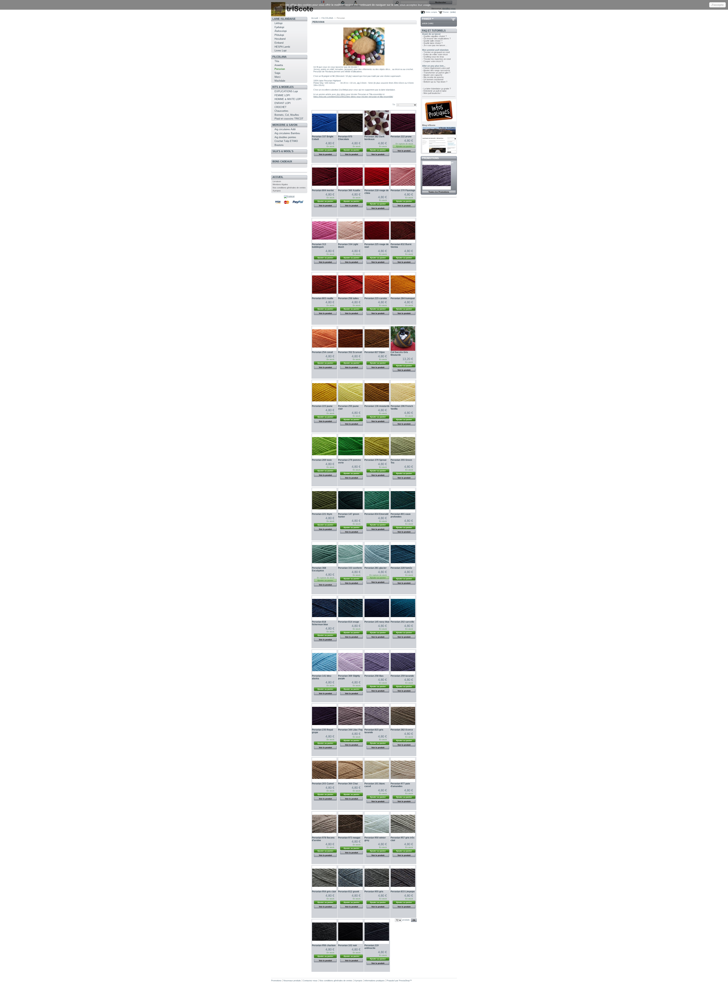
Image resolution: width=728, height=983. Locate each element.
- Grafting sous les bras (433, 57)
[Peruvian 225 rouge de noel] (376, 230)
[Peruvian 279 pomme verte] (350, 446)
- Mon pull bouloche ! (431, 93)
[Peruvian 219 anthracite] (376, 931)
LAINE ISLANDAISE (284, 18)
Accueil (277, 177)
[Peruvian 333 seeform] (350, 554)
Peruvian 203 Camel (323, 783)
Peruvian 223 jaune (322, 406)
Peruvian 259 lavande (402, 676)
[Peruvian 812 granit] (350, 877)
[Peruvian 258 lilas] (376, 662)
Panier (426, 18)
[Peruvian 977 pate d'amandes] (403, 769)
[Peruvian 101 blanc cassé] (376, 769)
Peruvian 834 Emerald (376, 514)
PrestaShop (404, 980)
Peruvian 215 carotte (375, 298)
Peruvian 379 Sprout (375, 460)
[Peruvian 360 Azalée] (350, 176)
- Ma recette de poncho (433, 77)
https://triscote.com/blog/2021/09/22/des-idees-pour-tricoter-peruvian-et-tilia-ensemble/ (353, 96)
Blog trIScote (428, 125)
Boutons (279, 145)
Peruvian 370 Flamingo (403, 190)
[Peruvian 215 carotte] (376, 284)
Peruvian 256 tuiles (348, 298)
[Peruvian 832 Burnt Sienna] (403, 230)
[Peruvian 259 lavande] (403, 662)
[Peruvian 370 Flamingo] (403, 176)
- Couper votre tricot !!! (432, 61)
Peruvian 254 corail (322, 352)
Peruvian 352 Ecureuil (350, 352)
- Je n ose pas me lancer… (434, 45)
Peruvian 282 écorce (402, 729)
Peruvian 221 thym (322, 514)
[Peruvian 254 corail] (324, 338)
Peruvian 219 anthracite (371, 946)
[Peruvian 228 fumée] (403, 554)
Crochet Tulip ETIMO (286, 141)
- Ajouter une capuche (432, 75)
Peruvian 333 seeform (350, 568)
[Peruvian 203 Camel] (324, 769)
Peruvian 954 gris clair (324, 891)
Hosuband (280, 38)
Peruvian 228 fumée (401, 568)
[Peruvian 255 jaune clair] (350, 392)
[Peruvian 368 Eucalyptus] (324, 554)
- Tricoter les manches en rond (436, 59)
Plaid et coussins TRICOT (289, 118)
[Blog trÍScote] (439, 152)
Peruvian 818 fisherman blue (320, 623)
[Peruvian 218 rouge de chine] (376, 176)
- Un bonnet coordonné (432, 79)
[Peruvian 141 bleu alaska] (324, 662)
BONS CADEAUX (282, 161)
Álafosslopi (281, 31)
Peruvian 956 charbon (324, 945)
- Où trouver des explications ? (436, 38)
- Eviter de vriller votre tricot (435, 54)
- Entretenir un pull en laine (434, 91)
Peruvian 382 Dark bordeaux (374, 138)
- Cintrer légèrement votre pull (436, 68)
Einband (279, 42)
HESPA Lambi (282, 46)
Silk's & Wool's (282, 151)
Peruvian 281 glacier (375, 568)
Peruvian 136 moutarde (377, 406)
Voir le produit (325, 154)
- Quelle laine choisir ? (432, 43)
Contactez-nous (310, 980)
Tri (393, 104)
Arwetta (279, 65)
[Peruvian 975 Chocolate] (350, 122)
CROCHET (280, 107)
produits (406, 920)
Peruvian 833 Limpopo (403, 891)
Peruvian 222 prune (401, 136)
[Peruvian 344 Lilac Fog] (350, 716)
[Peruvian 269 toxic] (324, 446)
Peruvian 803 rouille (322, 298)
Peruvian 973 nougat (349, 837)
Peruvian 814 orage (348, 621)
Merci (278, 76)
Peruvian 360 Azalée (349, 190)
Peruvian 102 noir (347, 945)
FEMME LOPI (282, 95)
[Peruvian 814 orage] (350, 608)
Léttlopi (278, 23)
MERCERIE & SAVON (284, 124)
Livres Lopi (280, 50)
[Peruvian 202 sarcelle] (403, 608)
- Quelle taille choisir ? (432, 41)
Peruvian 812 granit (348, 891)
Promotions (430, 158)
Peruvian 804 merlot (323, 190)
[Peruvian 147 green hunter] (350, 500)
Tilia (277, 61)
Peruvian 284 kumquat (403, 298)
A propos (277, 191)
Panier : (446, 12)
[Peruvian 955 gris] (376, 877)
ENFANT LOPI (283, 103)
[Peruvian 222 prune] (403, 122)
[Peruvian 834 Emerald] (376, 500)
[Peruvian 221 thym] (324, 500)
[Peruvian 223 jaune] (324, 392)
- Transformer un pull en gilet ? (436, 73)
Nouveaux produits (292, 980)
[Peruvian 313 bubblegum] (324, 230)
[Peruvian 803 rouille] (324, 284)
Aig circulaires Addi (285, 129)
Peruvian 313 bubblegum (319, 245)
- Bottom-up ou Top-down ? (434, 82)
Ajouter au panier (325, 150)
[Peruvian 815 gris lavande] (376, 716)
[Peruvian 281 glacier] (376, 554)
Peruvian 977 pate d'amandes (400, 785)
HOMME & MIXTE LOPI (288, 99)
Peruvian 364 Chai (348, 783)
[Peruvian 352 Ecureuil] (350, 338)
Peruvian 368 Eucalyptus (319, 569)
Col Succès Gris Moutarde (399, 353)
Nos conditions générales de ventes (289, 187)
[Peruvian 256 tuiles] (350, 284)
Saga (277, 73)
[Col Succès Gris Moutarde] (403, 338)
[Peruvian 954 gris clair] (324, 877)
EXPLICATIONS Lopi (286, 91)
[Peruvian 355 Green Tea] (403, 446)
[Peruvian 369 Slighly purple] (350, 662)
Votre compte (431, 12)
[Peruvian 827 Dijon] (376, 338)
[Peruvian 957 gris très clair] (403, 824)
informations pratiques (374, 980)
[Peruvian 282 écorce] (403, 716)
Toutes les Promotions (438, 192)
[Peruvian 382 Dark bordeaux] (376, 122)
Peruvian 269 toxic (322, 460)
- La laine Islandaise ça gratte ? (436, 88)
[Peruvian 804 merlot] (324, 176)
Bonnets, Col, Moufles (287, 114)
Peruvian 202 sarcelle (402, 621)
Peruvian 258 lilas (374, 676)
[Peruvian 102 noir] (350, 931)
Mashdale (280, 80)
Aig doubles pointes (285, 137)
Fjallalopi (279, 27)
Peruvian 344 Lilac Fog (350, 729)
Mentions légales (280, 184)
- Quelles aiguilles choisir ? (434, 36)
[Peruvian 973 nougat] (350, 824)
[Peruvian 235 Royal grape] (324, 716)
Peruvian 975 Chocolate (345, 138)
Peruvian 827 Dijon (374, 352)
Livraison (277, 181)
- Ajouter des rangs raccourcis (436, 70)
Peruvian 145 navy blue (377, 621)
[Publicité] (289, 196)
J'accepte (717, 4)
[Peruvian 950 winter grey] (376, 824)
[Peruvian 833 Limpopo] (403, 877)
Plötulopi (279, 35)
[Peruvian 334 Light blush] (350, 230)
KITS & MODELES (283, 87)
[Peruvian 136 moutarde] (376, 392)
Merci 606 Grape (445, 162)
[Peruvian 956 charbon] (324, 931)
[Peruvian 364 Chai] (350, 769)
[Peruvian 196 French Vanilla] (403, 392)
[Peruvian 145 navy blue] (376, 608)
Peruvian (280, 69)
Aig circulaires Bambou (287, 133)
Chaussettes (281, 110)
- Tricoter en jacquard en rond (436, 52)
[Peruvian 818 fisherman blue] (324, 608)
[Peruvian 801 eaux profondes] (403, 500)
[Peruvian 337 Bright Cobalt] (324, 122)
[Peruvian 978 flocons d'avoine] (324, 824)
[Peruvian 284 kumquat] (403, 284)
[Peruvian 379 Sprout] (376, 446)
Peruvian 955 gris (373, 891)
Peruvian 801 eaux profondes (401, 515)
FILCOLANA (279, 56)
